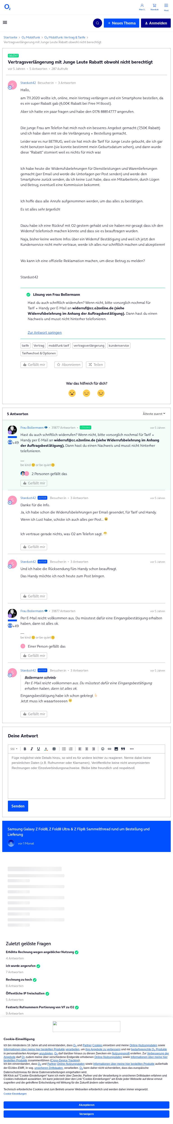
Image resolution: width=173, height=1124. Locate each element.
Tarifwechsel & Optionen (39, 353)
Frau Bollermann (32, 427)
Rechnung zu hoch (19, 979)
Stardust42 (28, 82)
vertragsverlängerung (89, 345)
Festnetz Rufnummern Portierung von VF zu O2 (40, 1007)
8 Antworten (15, 986)
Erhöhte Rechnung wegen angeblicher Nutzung (40, 952)
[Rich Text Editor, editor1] (86, 776)
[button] (5, 23)
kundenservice (119, 345)
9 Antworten (15, 1013)
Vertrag (39, 345)
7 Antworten (14, 972)
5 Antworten (15, 999)
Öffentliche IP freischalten (25, 993)
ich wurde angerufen (21, 965)
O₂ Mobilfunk (31, 37)
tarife (25, 345)
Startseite (10, 37)
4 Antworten (15, 958)
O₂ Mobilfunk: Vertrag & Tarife (64, 37)
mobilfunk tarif (59, 345)
